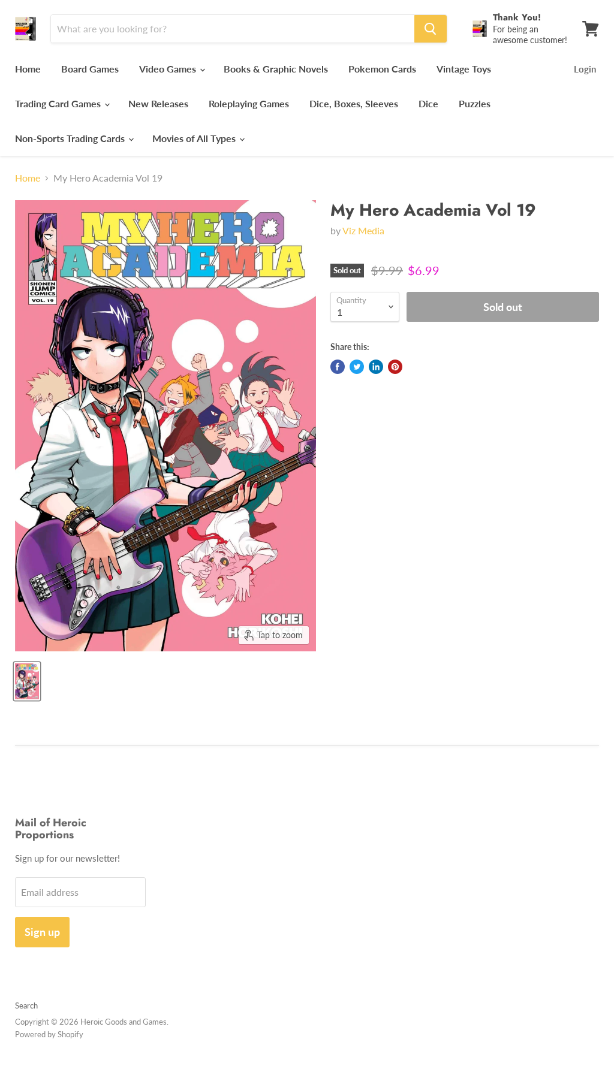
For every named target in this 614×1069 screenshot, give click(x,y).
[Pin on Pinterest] (395, 367)
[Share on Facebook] (337, 367)
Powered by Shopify (49, 1034)
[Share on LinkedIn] (376, 367)
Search (26, 1005)
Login (585, 69)
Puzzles (474, 103)
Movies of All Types (195, 138)
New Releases (158, 103)
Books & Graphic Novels (276, 68)
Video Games (168, 68)
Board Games (90, 68)
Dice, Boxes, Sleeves (353, 103)
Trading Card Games (59, 103)
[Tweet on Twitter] (357, 367)
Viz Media (363, 230)
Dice (428, 103)
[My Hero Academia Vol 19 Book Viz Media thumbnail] (27, 681)
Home (28, 68)
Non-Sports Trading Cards (71, 138)
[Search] (430, 29)
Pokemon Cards (382, 68)
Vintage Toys (464, 68)
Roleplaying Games (249, 103)
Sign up (42, 931)
